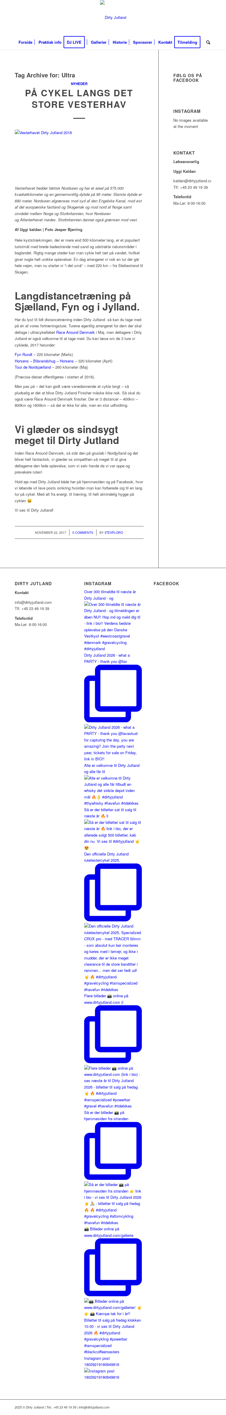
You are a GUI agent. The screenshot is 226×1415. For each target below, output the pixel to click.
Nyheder (79, 83)
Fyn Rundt (23, 354)
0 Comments (82, 532)
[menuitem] (25, 42)
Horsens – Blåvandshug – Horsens (44, 361)
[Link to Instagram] (206, 17)
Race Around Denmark (75, 332)
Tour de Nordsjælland (33, 367)
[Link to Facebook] (198, 17)
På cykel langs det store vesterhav (79, 98)
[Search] (206, 42)
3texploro (113, 532)
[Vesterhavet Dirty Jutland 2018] (79, 153)
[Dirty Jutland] (113, 17)
